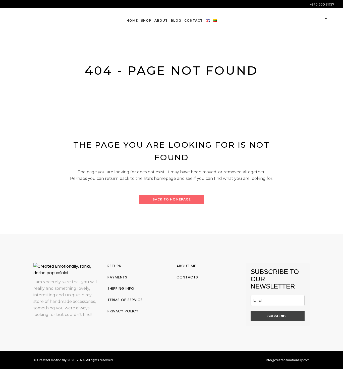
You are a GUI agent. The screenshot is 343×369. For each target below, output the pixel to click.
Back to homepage (171, 199)
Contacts (187, 277)
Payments (117, 277)
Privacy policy (123, 311)
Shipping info (120, 288)
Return (114, 265)
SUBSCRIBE (277, 316)
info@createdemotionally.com (288, 360)
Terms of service (125, 299)
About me (186, 265)
